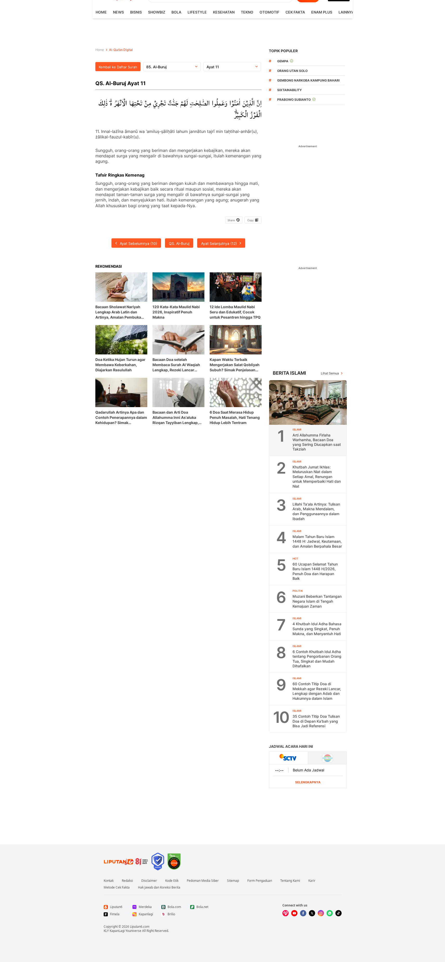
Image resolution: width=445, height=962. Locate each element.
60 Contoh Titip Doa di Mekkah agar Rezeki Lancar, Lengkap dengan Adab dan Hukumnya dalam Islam (317, 691)
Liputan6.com (139, 926)
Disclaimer (149, 881)
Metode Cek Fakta (117, 887)
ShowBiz (156, 12)
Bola (176, 12)
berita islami (289, 373)
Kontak (109, 881)
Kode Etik (171, 881)
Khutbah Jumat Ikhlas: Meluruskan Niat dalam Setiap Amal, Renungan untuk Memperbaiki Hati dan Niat (317, 476)
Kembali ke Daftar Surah (118, 67)
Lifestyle (197, 12)
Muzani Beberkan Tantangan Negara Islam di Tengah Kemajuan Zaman (317, 601)
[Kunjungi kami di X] (312, 913)
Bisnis (136, 12)
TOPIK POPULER (283, 51)
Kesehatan (224, 12)
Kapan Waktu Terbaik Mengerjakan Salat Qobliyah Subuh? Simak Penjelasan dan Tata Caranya (235, 365)
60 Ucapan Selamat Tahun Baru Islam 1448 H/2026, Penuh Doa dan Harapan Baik (315, 571)
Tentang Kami (290, 881)
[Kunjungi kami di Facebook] (303, 913)
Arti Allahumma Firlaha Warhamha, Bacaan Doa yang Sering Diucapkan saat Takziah (317, 442)
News (118, 12)
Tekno (247, 12)
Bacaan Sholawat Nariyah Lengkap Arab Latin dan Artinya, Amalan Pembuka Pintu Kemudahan (118, 312)
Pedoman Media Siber (203, 881)
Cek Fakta (295, 12)
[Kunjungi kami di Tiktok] (338, 913)
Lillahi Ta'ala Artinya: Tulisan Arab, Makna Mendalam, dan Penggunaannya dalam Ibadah (316, 511)
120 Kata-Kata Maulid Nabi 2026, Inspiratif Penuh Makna (176, 312)
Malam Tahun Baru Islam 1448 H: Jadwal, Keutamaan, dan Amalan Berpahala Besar (317, 541)
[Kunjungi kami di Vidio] (285, 913)
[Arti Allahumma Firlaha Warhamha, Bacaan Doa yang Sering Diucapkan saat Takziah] (308, 402)
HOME (101, 12)
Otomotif (269, 12)
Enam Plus (321, 12)
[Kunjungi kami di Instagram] (321, 913)
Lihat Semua (330, 373)
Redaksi (127, 881)
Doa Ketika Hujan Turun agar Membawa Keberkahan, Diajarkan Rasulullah (120, 364)
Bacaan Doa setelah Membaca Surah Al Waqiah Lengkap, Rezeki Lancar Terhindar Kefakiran (176, 365)
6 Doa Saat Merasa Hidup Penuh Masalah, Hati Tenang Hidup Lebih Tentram (235, 417)
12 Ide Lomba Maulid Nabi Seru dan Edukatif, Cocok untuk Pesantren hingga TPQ (235, 312)
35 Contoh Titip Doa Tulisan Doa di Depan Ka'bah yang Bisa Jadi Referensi (316, 721)
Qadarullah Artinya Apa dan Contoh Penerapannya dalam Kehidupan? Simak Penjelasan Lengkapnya (121, 417)
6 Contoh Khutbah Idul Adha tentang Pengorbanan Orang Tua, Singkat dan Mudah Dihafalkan (317, 658)
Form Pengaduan (259, 881)
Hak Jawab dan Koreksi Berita (159, 887)
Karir (311, 881)
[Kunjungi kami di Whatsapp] (330, 913)
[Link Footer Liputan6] (126, 861)
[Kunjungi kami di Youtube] (294, 913)
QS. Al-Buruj (179, 243)
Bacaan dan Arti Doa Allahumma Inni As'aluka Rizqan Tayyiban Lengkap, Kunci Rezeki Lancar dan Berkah (175, 417)
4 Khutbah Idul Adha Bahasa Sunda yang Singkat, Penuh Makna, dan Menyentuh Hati (317, 629)
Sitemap (233, 881)
